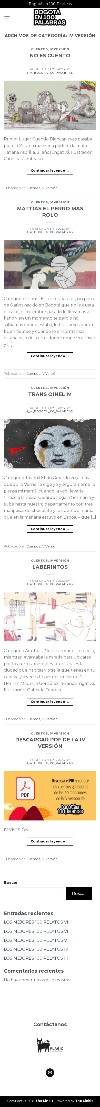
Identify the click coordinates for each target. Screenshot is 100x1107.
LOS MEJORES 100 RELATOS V (35, 940)
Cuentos (39, 49)
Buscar (11, 882)
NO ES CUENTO (50, 55)
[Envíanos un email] (50, 1072)
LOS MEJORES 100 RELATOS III (36, 958)
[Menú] (7, 16)
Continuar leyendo (50, 170)
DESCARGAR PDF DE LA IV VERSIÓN (50, 743)
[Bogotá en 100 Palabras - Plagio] (50, 17)
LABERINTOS (50, 567)
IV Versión (59, 49)
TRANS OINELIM (50, 394)
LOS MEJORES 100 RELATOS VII (36, 922)
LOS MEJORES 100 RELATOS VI (36, 931)
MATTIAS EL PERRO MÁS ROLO (50, 211)
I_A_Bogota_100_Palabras (50, 72)
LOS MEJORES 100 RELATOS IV (36, 949)
